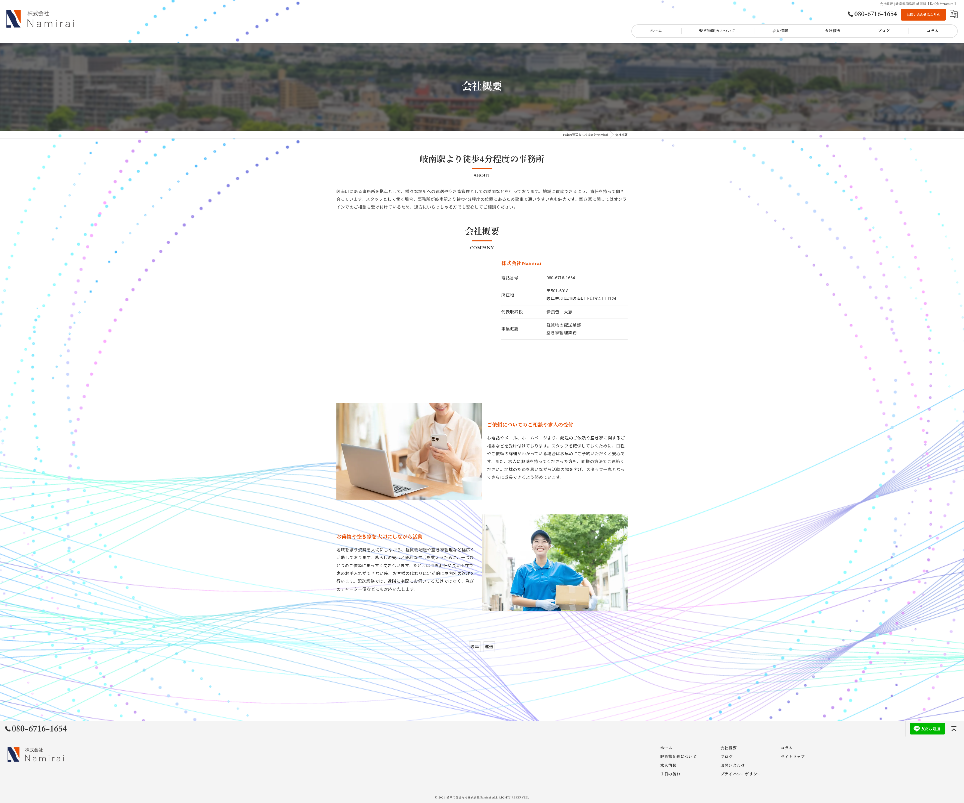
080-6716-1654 (561, 278)
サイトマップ (793, 757)
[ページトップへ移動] (954, 729)
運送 (489, 646)
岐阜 (474, 646)
